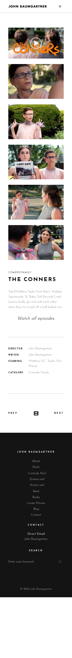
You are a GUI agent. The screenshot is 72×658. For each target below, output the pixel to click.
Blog (36, 509)
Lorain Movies (36, 503)
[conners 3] (36, 202)
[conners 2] (36, 121)
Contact (36, 514)
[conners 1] (36, 242)
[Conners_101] (36, 43)
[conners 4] (36, 162)
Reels (36, 467)
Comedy (34, 372)
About (36, 461)
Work (36, 491)
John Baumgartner (36, 539)
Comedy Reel (37, 473)
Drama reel (37, 479)
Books (36, 497)
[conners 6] (36, 81)
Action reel (37, 485)
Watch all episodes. (36, 318)
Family (45, 372)
